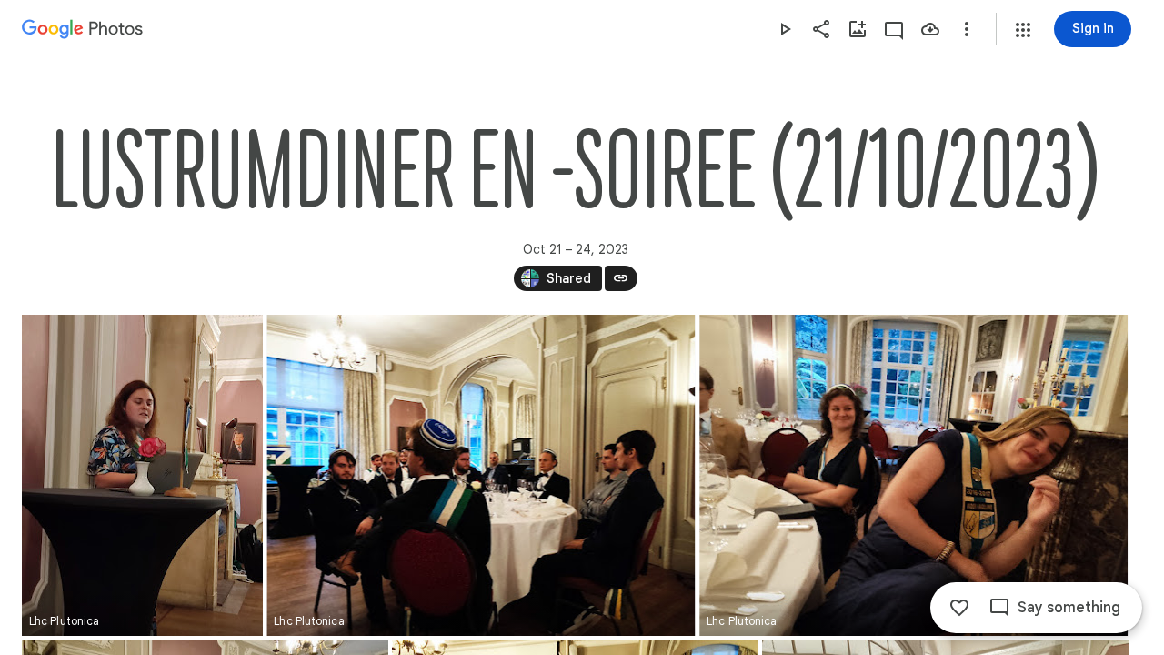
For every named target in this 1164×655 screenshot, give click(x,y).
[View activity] (894, 29)
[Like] (959, 608)
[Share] (821, 29)
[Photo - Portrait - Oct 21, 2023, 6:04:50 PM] (142, 475)
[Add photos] (857, 29)
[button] (1023, 30)
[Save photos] (930, 29)
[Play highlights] (785, 29)
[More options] (966, 29)
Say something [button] (1069, 608)
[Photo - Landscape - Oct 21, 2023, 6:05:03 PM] (913, 475)
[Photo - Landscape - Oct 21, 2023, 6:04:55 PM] (480, 475)
